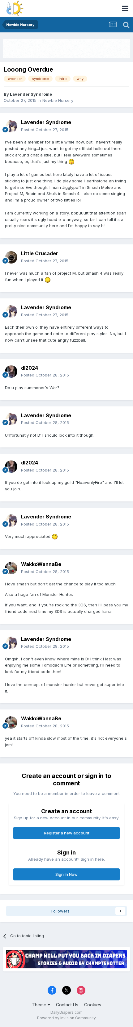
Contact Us (67, 1004)
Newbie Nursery (57, 100)
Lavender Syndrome (31, 94)
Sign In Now (66, 874)
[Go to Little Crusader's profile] (11, 257)
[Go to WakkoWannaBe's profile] (11, 568)
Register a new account (66, 832)
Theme (40, 1004)
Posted (44, 129)
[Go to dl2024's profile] (11, 371)
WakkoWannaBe (41, 564)
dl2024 (29, 368)
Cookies (92, 1004)
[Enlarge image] (71, 161)
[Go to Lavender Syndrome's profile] (11, 126)
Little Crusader (39, 253)
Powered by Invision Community (66, 1018)
